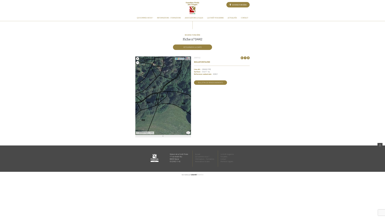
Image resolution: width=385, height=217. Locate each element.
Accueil (197, 154)
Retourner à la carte (192, 47)
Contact (244, 18)
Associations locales (194, 18)
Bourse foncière (239, 5)
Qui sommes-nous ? (145, 18)
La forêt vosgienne (215, 18)
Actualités (232, 18)
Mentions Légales (226, 161)
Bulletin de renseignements (210, 82)
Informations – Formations (169, 18)
